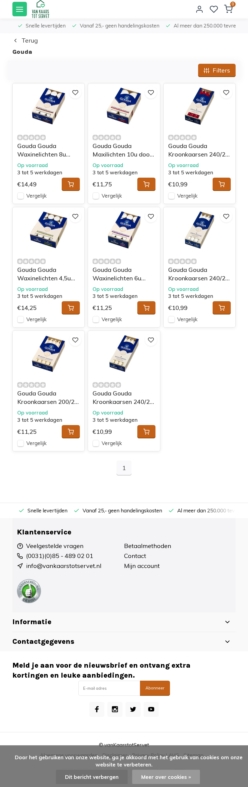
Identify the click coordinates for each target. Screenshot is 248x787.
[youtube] (151, 709)
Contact (135, 556)
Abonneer (155, 687)
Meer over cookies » (166, 777)
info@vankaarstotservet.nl (63, 565)
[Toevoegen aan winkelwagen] (71, 184)
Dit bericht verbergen (92, 777)
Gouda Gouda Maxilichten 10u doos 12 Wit (123, 150)
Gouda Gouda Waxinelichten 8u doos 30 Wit (41, 150)
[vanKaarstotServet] (40, 9)
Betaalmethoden (147, 546)
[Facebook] (96, 709)
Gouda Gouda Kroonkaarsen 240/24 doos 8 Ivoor (123, 397)
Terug (29, 40)
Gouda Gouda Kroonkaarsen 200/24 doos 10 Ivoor (47, 397)
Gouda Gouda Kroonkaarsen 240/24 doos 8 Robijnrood (198, 150)
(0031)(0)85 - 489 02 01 (59, 556)
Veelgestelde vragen (54, 546)
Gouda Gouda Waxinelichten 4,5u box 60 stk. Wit (44, 274)
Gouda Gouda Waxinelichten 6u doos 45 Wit (117, 274)
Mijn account (142, 565)
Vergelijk (36, 195)
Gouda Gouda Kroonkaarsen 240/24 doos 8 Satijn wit (198, 274)
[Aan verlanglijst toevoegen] (75, 92)
